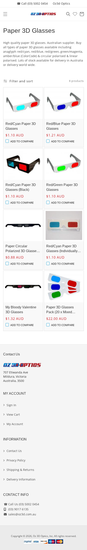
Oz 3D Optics (40, 536)
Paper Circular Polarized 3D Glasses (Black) (21, 249)
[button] (5, 14)
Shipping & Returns (20, 470)
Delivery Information (21, 479)
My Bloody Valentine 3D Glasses (20, 309)
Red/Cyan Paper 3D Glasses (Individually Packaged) (61, 249)
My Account (15, 424)
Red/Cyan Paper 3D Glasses (20, 126)
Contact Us (14, 451)
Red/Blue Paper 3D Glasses (61, 126)
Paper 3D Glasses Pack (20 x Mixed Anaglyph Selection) (61, 310)
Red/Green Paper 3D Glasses (62, 187)
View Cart (13, 414)
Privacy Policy (16, 460)
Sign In (11, 405)
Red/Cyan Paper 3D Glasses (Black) (20, 187)
